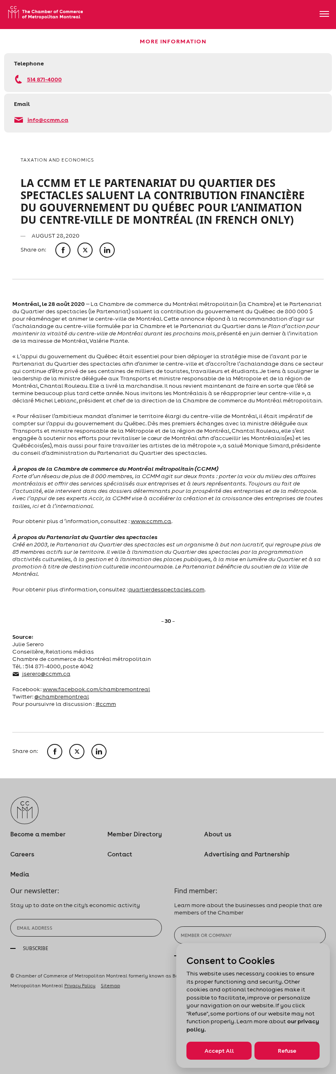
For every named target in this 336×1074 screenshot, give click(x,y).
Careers (22, 854)
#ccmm (105, 704)
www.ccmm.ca (151, 521)
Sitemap (110, 986)
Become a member (38, 834)
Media (19, 874)
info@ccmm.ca (47, 120)
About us (218, 834)
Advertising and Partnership (247, 854)
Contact (119, 854)
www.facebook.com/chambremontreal (96, 689)
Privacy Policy (79, 986)
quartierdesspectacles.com (166, 589)
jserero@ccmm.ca (46, 673)
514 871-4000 (44, 79)
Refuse (287, 1050)
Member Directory (134, 834)
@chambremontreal (61, 696)
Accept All (219, 1050)
